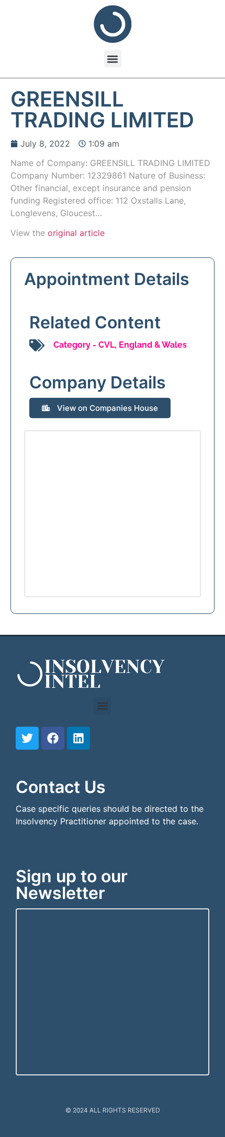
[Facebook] (52, 738)
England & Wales (153, 345)
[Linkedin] (78, 738)
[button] (112, 58)
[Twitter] (27, 738)
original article (76, 233)
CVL (106, 345)
